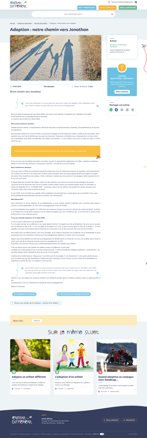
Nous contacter (128, 8)
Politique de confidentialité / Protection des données (68, 434)
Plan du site (88, 434)
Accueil (12, 23)
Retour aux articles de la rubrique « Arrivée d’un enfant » (37, 303)
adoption (37, 320)
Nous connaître (107, 8)
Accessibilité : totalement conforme (20, 434)
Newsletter (130, 420)
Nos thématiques (86, 8)
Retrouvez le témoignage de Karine (75, 294)
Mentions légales (46, 434)
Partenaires (35, 434)
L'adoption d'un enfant (25, 294)
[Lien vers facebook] (136, 2)
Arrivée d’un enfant (40, 23)
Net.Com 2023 (133, 434)
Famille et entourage (25, 23)
